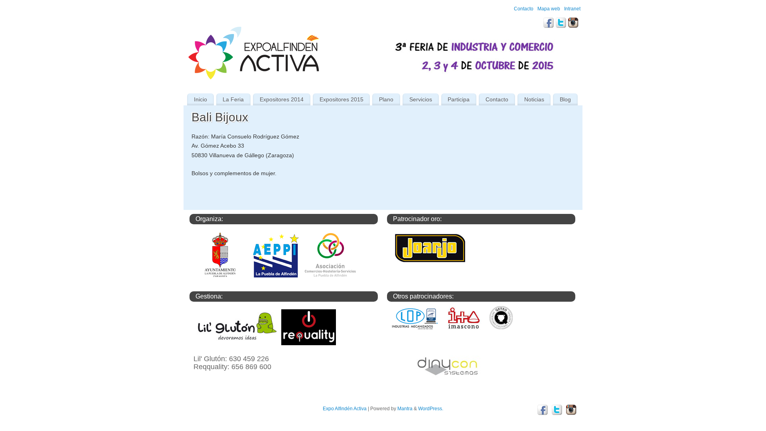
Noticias (534, 99)
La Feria (233, 99)
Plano (386, 99)
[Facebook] (548, 24)
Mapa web (548, 9)
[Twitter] (561, 24)
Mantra (405, 408)
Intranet (572, 9)
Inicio (200, 99)
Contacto (523, 9)
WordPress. (430, 408)
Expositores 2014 (282, 99)
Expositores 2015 (341, 99)
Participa (459, 99)
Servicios (420, 99)
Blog (565, 99)
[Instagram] (573, 24)
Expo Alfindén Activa (345, 408)
